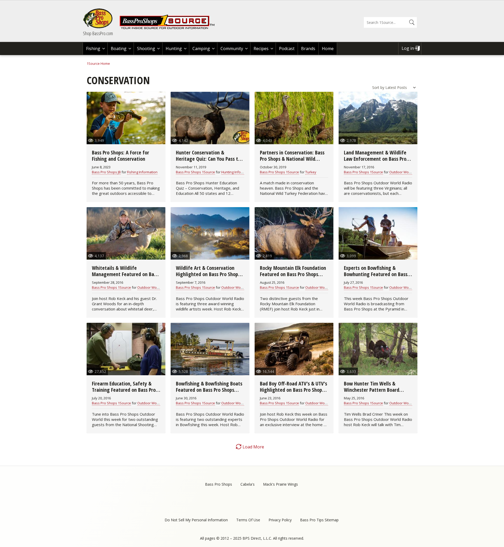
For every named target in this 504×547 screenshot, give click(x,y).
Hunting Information (237, 172)
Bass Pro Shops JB (106, 172)
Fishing (93, 48)
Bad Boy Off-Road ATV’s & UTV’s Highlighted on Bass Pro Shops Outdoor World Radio (293, 390)
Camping (201, 48)
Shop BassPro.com (98, 33)
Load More (253, 447)
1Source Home (98, 63)
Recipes (261, 48)
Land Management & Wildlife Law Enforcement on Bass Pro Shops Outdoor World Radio (375, 159)
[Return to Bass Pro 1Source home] (169, 28)
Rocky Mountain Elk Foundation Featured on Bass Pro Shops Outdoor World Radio (293, 274)
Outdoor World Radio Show (411, 172)
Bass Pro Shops (218, 484)
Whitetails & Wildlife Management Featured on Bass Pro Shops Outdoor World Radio (125, 274)
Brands (308, 48)
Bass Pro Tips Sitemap (319, 519)
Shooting (146, 48)
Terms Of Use (248, 519)
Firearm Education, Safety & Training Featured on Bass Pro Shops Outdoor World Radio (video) (124, 393)
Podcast (287, 48)
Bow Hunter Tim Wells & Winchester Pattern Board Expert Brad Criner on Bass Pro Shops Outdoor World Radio (376, 393)
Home (328, 48)
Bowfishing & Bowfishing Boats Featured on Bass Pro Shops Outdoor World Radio (209, 390)
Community (231, 48)
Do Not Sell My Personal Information (196, 519)
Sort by (378, 87)
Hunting (174, 48)
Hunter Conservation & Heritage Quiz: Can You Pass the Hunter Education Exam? (209, 159)
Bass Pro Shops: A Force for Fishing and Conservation (120, 155)
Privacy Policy (280, 519)
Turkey (310, 172)
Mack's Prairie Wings (280, 484)
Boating (119, 48)
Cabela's (247, 484)
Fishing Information (142, 172)
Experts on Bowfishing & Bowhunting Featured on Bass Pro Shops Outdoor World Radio (377, 274)
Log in (408, 48)
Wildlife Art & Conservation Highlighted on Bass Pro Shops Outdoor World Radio (208, 274)
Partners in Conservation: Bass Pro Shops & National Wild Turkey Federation (292, 159)
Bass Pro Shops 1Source (195, 172)
